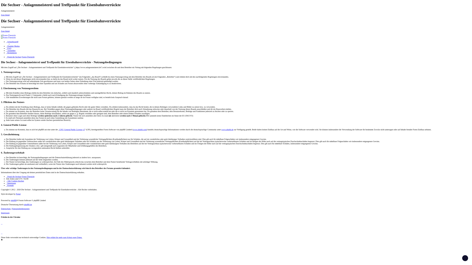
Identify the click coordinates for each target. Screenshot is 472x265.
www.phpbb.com (140, 130)
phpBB (13, 200)
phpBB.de (28, 205)
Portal (18, 194)
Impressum (5, 213)
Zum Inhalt (5, 15)
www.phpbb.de (227, 130)
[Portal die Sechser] (86, 35)
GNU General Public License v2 (72, 130)
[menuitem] (8, 48)
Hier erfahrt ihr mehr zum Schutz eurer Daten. (64, 237)
